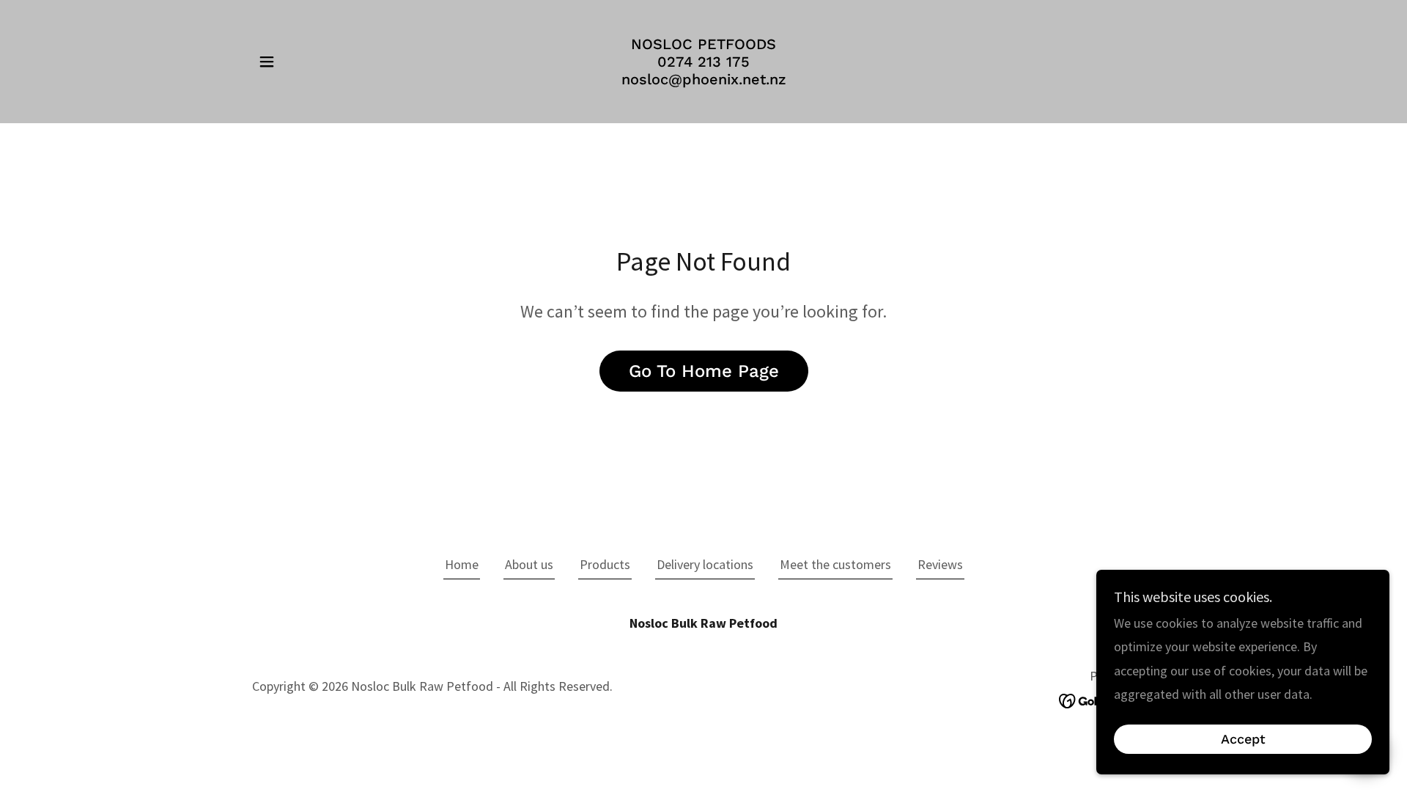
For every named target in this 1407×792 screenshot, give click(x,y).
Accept (1243, 739)
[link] (703, 79)
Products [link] (605, 564)
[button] (266, 61)
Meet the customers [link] (835, 564)
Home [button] (462, 564)
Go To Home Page (704, 371)
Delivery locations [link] (705, 564)
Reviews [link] (940, 564)
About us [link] (529, 564)
